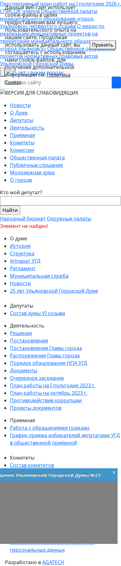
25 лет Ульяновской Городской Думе (54, 290)
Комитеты (22, 142)
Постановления (29, 340)
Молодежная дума (32, 172)
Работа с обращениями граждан (49, 427)
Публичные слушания (36, 165)
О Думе (19, 112)
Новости (20, 105)
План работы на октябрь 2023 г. (48, 392)
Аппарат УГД (25, 260)
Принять (103, 44)
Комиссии (22, 150)
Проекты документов (35, 407)
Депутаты (21, 120)
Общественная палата (37, 157)
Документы (23, 370)
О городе (21, 180)
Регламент (23, 268)
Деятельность (27, 127)
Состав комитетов (32, 465)
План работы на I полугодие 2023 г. (52, 385)
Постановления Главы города (46, 348)
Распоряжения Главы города (45, 355)
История (20, 246)
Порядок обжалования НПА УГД (48, 363)
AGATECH (53, 562)
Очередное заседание (37, 378)
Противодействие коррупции (46, 400)
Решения (21, 333)
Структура (22, 253)
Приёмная (22, 135)
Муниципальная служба (39, 275)
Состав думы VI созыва (37, 313)
